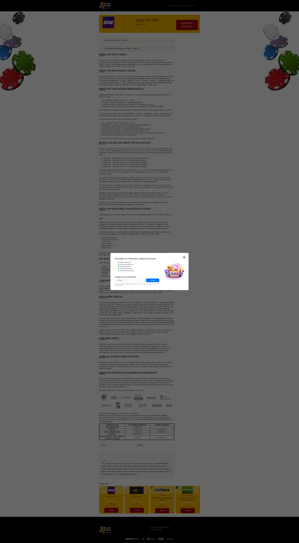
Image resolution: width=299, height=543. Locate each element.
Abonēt (152, 280)
